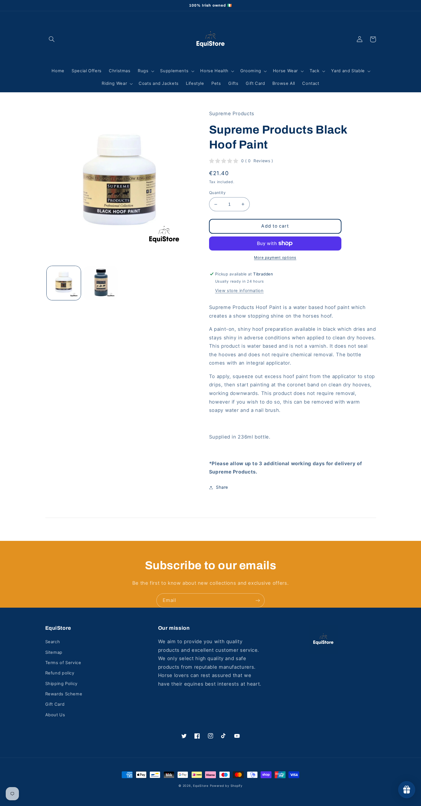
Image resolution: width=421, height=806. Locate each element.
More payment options (275, 257)
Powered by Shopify (226, 786)
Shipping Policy (61, 683)
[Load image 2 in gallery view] (101, 283)
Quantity (217, 192)
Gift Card (55, 704)
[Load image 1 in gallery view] (64, 283)
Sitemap (53, 652)
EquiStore (200, 786)
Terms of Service (63, 662)
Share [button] (222, 487)
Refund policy (59, 673)
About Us (55, 714)
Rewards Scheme (63, 694)
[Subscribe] (257, 600)
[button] (51, 39)
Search (52, 641)
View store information (239, 290)
